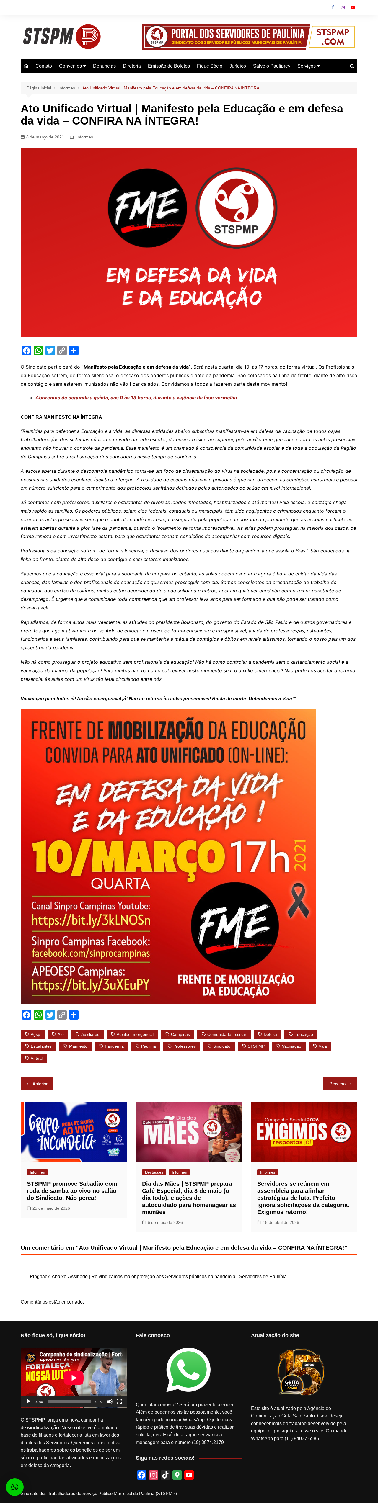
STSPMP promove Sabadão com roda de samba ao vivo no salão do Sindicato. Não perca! (72, 1190)
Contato (43, 65)
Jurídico (237, 65)
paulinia (148, 1046)
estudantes (41, 1046)
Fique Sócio (209, 65)
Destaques (154, 1172)
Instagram (342, 7)
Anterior (40, 1083)
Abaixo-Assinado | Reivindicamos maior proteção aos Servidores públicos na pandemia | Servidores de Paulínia (169, 1276)
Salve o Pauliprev (271, 65)
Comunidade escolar (226, 1034)
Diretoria (132, 65)
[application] (74, 1378)
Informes (84, 137)
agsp (35, 1034)
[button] (15, 1487)
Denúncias (104, 65)
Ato (61, 1034)
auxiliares (90, 1034)
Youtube (352, 7)
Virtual (37, 1058)
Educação (303, 1034)
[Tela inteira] (119, 1401)
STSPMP (256, 1046)
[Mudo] (110, 1401)
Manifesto (78, 1046)
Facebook (332, 7)
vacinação (291, 1046)
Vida (323, 1046)
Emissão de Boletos (169, 65)
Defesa (270, 1034)
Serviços (306, 65)
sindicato (221, 1046)
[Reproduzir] (28, 1401)
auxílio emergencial (135, 1034)
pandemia (114, 1046)
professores (184, 1046)
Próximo (337, 1083)
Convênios (70, 65)
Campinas (180, 1034)
